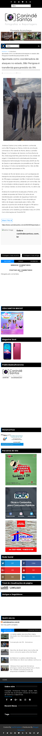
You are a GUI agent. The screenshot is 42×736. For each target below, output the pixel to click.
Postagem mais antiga (31, 255)
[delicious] (37, 733)
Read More (8, 696)
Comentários (34, 630)
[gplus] (15, 1)
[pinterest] (18, 1)
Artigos (7, 630)
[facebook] (11, 1)
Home (4, 51)
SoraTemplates (16, 727)
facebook (34, 261)
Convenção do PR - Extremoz (21, 642)
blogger (7, 261)
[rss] (26, 1)
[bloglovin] (22, 1)
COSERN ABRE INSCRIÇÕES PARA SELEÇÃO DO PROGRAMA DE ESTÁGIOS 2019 (25, 636)
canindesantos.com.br (11, 622)
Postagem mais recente (10, 255)
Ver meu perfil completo (9, 625)
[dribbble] (22, 733)
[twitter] (11, 700)
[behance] (30, 733)
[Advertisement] (21, 404)
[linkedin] (21, 700)
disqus (20, 261)
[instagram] (30, 1)
